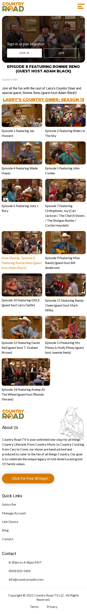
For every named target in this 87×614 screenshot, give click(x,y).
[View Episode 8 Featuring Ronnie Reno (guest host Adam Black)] (22, 253)
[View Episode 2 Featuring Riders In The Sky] (65, 126)
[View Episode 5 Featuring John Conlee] (65, 163)
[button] (79, 6)
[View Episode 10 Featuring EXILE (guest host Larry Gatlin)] (22, 295)
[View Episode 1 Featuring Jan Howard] (22, 126)
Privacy (52, 607)
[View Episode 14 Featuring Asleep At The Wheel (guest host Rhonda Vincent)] (26, 385)
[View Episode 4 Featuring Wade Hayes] (22, 163)
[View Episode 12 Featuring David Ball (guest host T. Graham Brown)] (22, 338)
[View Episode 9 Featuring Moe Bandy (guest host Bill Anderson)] (65, 253)
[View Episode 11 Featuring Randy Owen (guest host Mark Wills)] (65, 295)
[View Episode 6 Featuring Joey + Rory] (22, 201)
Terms (34, 607)
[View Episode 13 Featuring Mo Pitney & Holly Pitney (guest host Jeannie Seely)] (65, 338)
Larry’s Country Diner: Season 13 (43, 99)
